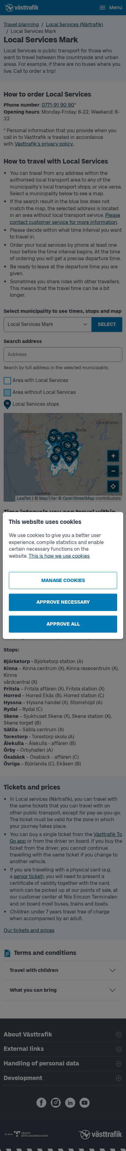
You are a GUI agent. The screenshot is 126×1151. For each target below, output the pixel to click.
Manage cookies (63, 580)
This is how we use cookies (59, 556)
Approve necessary (63, 602)
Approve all (63, 624)
